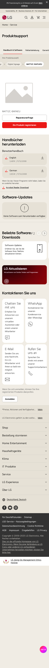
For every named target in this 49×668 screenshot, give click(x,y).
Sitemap (28, 517)
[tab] (12, 50)
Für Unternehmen (41, 11)
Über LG (7, 489)
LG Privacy (42, 530)
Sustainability (10, 11)
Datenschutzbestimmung (13, 526)
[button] (26, 17)
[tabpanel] (24, 169)
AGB (4, 530)
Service (13, 24)
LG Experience (10, 482)
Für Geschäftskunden (11, 517)
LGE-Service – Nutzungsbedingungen (19, 521)
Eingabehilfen (28, 530)
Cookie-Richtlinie (35, 526)
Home (5, 24)
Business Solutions (25, 11)
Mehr (40, 409)
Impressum (14, 530)
